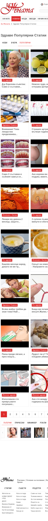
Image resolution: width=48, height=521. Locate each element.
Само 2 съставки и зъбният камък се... (12, 175)
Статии (7, 488)
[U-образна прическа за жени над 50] (12, 432)
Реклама (21, 480)
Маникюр (32, 423)
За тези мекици (36, 499)
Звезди (32, 19)
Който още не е (37, 508)
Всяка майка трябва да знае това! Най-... (14, 310)
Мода (24, 19)
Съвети (22, 488)
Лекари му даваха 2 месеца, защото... (12, 220)
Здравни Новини (10, 125)
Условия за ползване (35, 480)
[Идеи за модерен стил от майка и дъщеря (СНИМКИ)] (26, 432)
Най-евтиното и (22, 508)
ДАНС (4, 501)
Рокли (43, 423)
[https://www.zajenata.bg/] (7, 479)
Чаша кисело (36, 511)
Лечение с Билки (39, 260)
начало (6, 19)
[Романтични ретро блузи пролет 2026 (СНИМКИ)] (39, 432)
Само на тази (36, 493)
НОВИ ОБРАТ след (7, 497)
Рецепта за (35, 502)
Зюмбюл (19, 505)
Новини (16, 19)
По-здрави (7, 80)
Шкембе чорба (36, 505)
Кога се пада (21, 493)
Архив (20, 482)
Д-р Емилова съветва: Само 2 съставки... (14, 85)
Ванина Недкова (8, 504)
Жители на (6, 493)
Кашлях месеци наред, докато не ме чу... (14, 265)
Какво (18, 502)
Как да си (19, 511)
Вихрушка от (7, 507)
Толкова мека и (36, 496)
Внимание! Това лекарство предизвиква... (10, 131)
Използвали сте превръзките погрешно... (10, 401)
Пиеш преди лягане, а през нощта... (13, 355)
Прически (19, 423)
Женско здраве (9, 395)
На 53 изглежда (8, 510)
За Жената (5, 24)
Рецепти (37, 488)
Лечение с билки (10, 215)
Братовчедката (7, 513)
